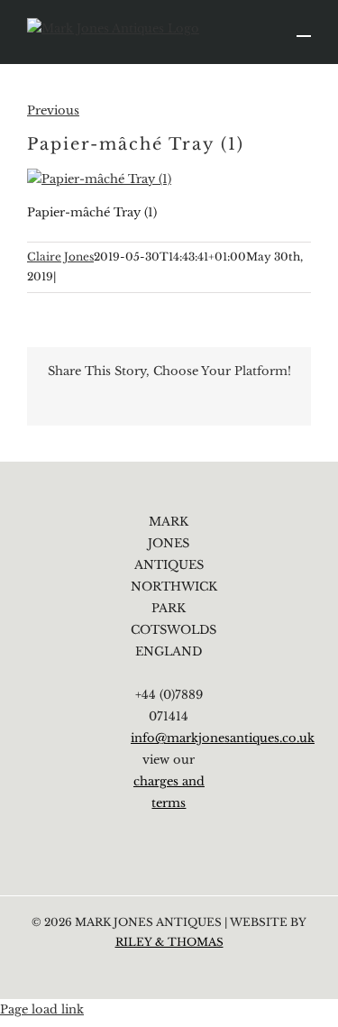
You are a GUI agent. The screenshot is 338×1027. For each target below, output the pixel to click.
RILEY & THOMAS (169, 942)
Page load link (42, 1009)
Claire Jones (60, 256)
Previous (53, 110)
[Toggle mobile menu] (304, 27)
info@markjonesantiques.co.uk (223, 738)
